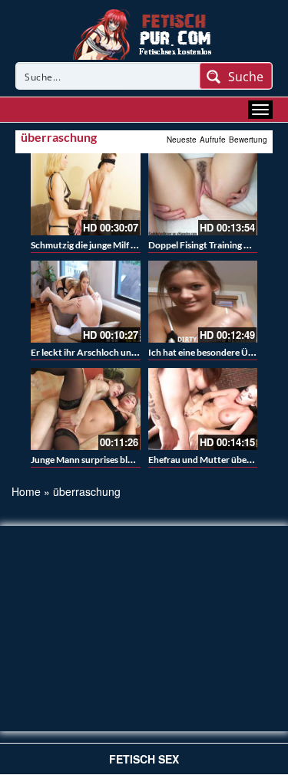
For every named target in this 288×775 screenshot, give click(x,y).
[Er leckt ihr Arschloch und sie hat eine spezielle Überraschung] (86, 302)
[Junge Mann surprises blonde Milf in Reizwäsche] (86, 409)
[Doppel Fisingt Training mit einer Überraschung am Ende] (203, 194)
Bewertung (248, 139)
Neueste (182, 139)
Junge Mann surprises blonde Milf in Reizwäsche (127, 459)
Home (26, 491)
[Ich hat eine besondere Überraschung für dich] (203, 302)
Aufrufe (213, 139)
